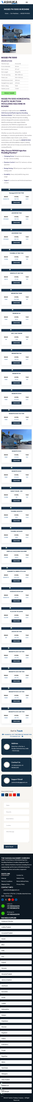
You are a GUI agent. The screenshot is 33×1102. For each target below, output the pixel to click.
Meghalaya (4, 1021)
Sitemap (3, 878)
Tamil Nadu (4, 1068)
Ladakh (3, 1003)
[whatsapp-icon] (3, 1085)
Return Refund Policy (22, 881)
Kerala (3, 997)
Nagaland (4, 1033)
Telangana (4, 1074)
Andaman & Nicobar (7, 921)
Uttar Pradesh (5, 1079)
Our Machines (14, 13)
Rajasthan (4, 1056)
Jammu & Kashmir (6, 980)
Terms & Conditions (6, 881)
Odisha (3, 1038)
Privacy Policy (20, 884)
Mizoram (4, 1027)
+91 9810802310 (13, 908)
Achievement (5, 875)
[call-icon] (3, 1095)
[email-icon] (3, 1090)
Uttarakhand (5, 1085)
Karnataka (4, 991)
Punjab (3, 1050)
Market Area (20, 878)
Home (6, 13)
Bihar (2, 945)
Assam (3, 939)
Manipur (3, 1015)
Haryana (4, 968)
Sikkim (3, 1062)
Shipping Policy (5, 884)
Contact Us (19, 875)
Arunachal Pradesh (7, 933)
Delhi (2, 950)
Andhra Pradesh (6, 927)
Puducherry (4, 1044)
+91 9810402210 (16, 765)
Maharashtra (5, 1009)
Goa (2, 956)
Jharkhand (4, 986)
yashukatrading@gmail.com (19, 782)
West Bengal (5, 1091)
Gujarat (3, 962)
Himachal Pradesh (6, 974)
